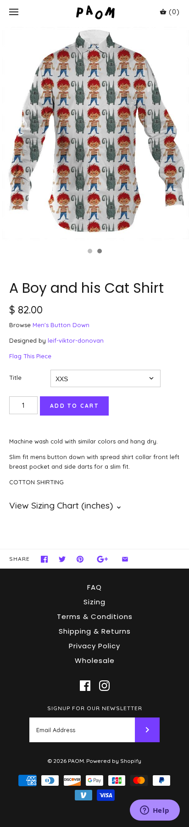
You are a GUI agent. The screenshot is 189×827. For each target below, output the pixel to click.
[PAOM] (95, 12)
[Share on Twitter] (62, 559)
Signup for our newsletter (94, 708)
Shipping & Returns (95, 631)
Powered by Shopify (113, 760)
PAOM (76, 760)
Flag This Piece (30, 356)
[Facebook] (85, 685)
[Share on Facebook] (44, 559)
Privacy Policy (94, 646)
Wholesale (95, 660)
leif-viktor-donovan (76, 340)
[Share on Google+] (102, 559)
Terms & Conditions (95, 616)
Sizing (94, 602)
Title (15, 377)
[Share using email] (125, 559)
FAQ (94, 587)
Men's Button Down (61, 325)
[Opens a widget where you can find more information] (154, 811)
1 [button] (89, 252)
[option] (94, 134)
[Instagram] (104, 685)
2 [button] (99, 252)
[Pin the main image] (80, 559)
